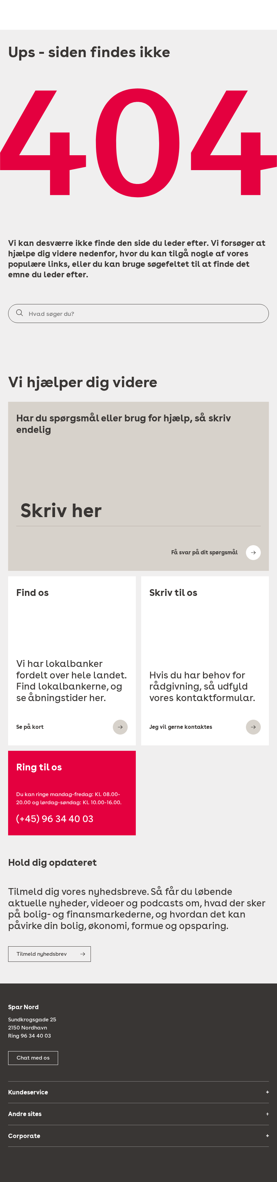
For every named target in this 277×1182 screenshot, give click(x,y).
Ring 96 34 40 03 (29, 1036)
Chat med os (33, 1057)
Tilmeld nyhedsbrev (42, 954)
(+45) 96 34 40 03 (55, 819)
